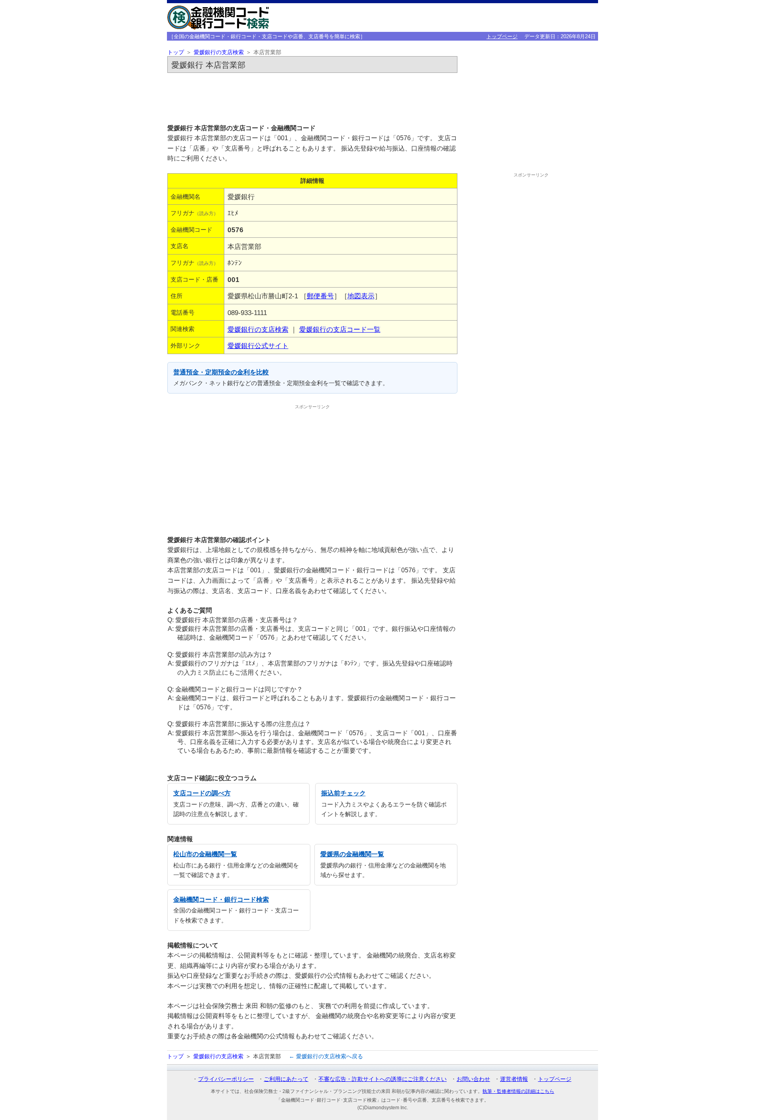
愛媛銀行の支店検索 (219, 52)
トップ (175, 52)
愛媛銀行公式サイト (258, 346)
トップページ (502, 36)
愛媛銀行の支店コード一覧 (340, 329)
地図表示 (361, 296)
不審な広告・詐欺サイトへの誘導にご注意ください (382, 1079)
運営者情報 (514, 1079)
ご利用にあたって (286, 1079)
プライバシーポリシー (226, 1079)
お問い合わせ (473, 1079)
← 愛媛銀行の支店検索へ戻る (326, 1056)
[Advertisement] (312, 98)
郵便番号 (320, 296)
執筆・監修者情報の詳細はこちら (518, 1091)
